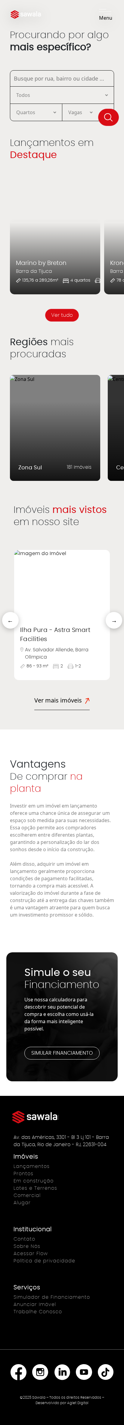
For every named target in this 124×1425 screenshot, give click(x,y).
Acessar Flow (31, 1253)
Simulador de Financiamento (52, 1297)
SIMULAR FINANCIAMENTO (62, 1053)
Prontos (23, 1173)
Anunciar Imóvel (35, 1304)
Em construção (34, 1181)
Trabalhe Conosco (38, 1311)
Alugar (22, 1202)
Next (109, 615)
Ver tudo (62, 315)
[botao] (108, 117)
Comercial (27, 1195)
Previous (5, 615)
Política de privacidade (44, 1260)
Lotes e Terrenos (35, 1188)
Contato (24, 1239)
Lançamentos (32, 1166)
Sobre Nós (27, 1246)
